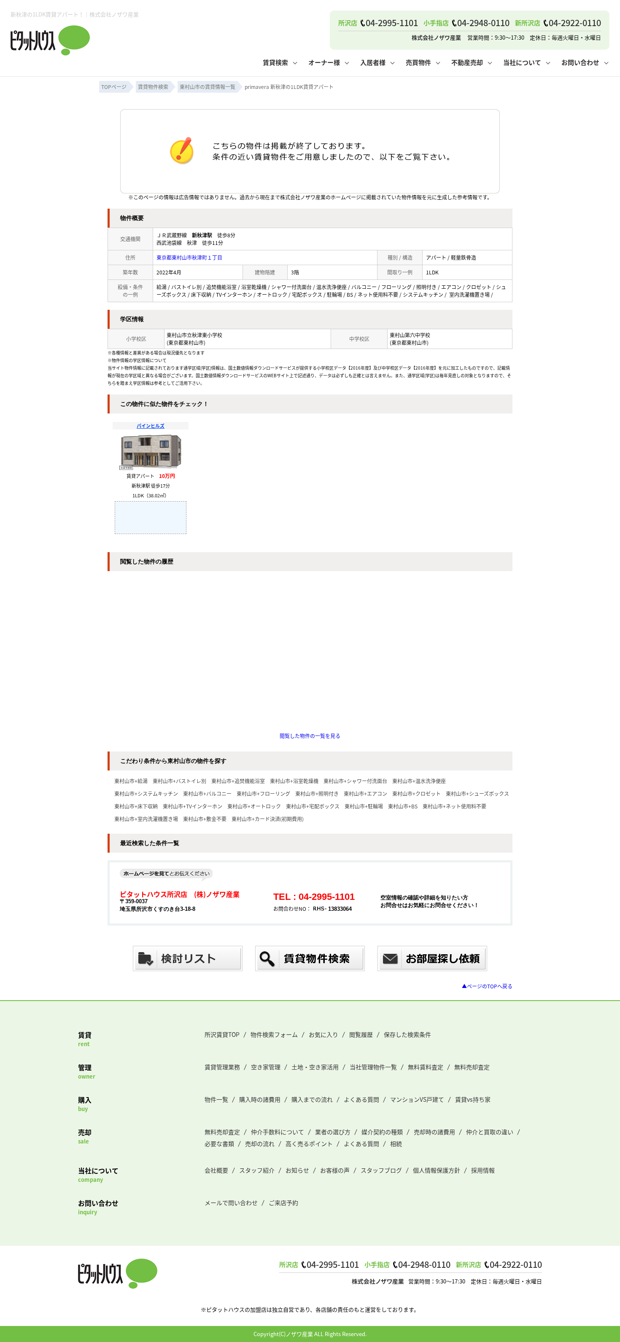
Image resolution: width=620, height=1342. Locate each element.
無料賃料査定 (425, 1067)
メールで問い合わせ (231, 1202)
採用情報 (483, 1170)
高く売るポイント (309, 1143)
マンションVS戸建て (417, 1099)
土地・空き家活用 (315, 1067)
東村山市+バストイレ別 (179, 780)
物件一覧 (216, 1099)
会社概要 (216, 1170)
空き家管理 (265, 1067)
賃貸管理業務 (222, 1067)
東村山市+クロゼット (416, 793)
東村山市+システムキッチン (146, 793)
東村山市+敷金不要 (204, 818)
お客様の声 (335, 1170)
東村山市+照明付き (317, 793)
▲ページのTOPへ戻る (487, 986)
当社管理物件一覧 (373, 1067)
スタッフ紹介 (257, 1170)
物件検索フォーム (274, 1034)
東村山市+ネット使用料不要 (454, 806)
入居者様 (372, 62)
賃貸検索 (275, 62)
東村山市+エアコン (365, 793)
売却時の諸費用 (434, 1131)
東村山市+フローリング (263, 793)
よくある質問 (361, 1099)
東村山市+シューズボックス (477, 793)
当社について (522, 62)
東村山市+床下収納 (136, 806)
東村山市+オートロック (254, 806)
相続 (396, 1143)
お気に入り (323, 1034)
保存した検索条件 (407, 1034)
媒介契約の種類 (382, 1131)
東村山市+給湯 (131, 780)
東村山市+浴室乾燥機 (294, 780)
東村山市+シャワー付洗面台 (355, 780)
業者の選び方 (332, 1131)
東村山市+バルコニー (207, 793)
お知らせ (297, 1170)
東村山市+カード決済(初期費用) (268, 818)
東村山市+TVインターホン (192, 806)
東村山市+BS (403, 806)
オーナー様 (324, 62)
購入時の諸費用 (259, 1099)
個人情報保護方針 (436, 1170)
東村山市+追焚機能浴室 (238, 780)
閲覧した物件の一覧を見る (310, 735)
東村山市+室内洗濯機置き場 (146, 818)
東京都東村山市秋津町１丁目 (189, 257)
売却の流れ (260, 1143)
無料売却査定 (472, 1067)
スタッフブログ (381, 1170)
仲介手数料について (277, 1131)
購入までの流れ (312, 1099)
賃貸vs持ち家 (473, 1099)
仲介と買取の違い (489, 1131)
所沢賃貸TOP (222, 1034)
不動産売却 (467, 62)
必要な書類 (219, 1143)
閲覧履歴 (361, 1034)
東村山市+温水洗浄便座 (419, 780)
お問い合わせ (580, 62)
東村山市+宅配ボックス (313, 806)
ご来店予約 (283, 1202)
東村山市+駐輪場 (364, 806)
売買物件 (418, 62)
